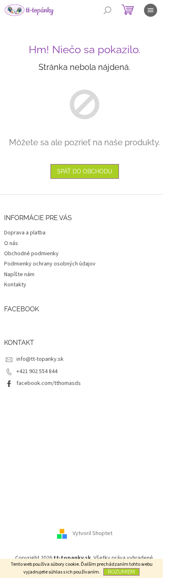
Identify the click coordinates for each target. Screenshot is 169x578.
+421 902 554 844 (36, 371)
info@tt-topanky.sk (40, 359)
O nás (11, 243)
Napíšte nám (19, 274)
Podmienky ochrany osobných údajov (50, 264)
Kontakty (15, 285)
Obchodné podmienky (31, 254)
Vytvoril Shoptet (92, 534)
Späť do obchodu (84, 171)
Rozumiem (121, 572)
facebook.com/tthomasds (48, 383)
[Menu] (150, 10)
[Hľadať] (107, 10)
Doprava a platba (25, 233)
